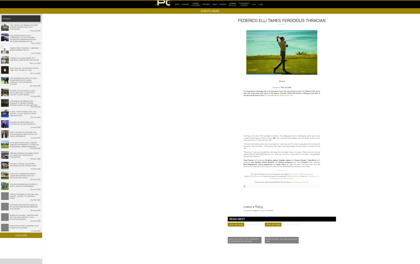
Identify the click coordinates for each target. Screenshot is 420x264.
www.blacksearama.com (300, 182)
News (215, 4)
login (260, 4)
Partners (206, 4)
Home (177, 4)
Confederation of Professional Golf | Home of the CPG (163, 4)
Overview (185, 4)
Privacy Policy (189, 256)
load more (21, 235)
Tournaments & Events (244, 4)
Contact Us (188, 254)
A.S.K (254, 4)
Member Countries (196, 4)
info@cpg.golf (218, 254)
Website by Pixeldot (256, 258)
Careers (222, 4)
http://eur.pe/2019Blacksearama (300, 174)
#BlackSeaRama (292, 176)
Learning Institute (232, 4)
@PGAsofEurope (255, 176)
